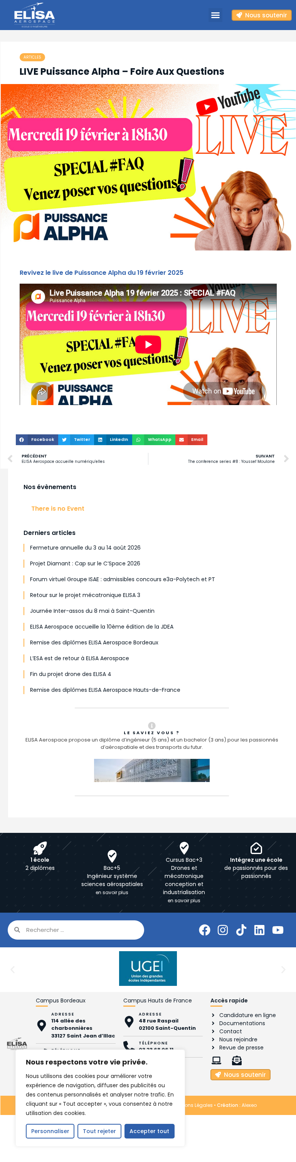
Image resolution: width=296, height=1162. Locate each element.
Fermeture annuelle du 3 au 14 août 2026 (85, 548)
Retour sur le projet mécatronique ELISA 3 (85, 595)
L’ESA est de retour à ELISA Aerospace (79, 658)
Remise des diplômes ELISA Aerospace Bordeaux (94, 642)
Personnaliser (50, 1131)
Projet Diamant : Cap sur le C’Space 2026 (85, 563)
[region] (100, 1098)
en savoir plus (112, 892)
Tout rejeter (99, 1131)
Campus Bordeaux (61, 1000)
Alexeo (249, 1105)
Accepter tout (149, 1131)
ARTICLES (32, 57)
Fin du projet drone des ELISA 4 (70, 674)
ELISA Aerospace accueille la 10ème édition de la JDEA (101, 627)
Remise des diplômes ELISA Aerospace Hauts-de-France (105, 690)
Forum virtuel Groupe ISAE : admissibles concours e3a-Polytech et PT (122, 579)
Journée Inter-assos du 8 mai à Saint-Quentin (92, 611)
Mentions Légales (192, 1105)
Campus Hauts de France (157, 1000)
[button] (215, 15)
